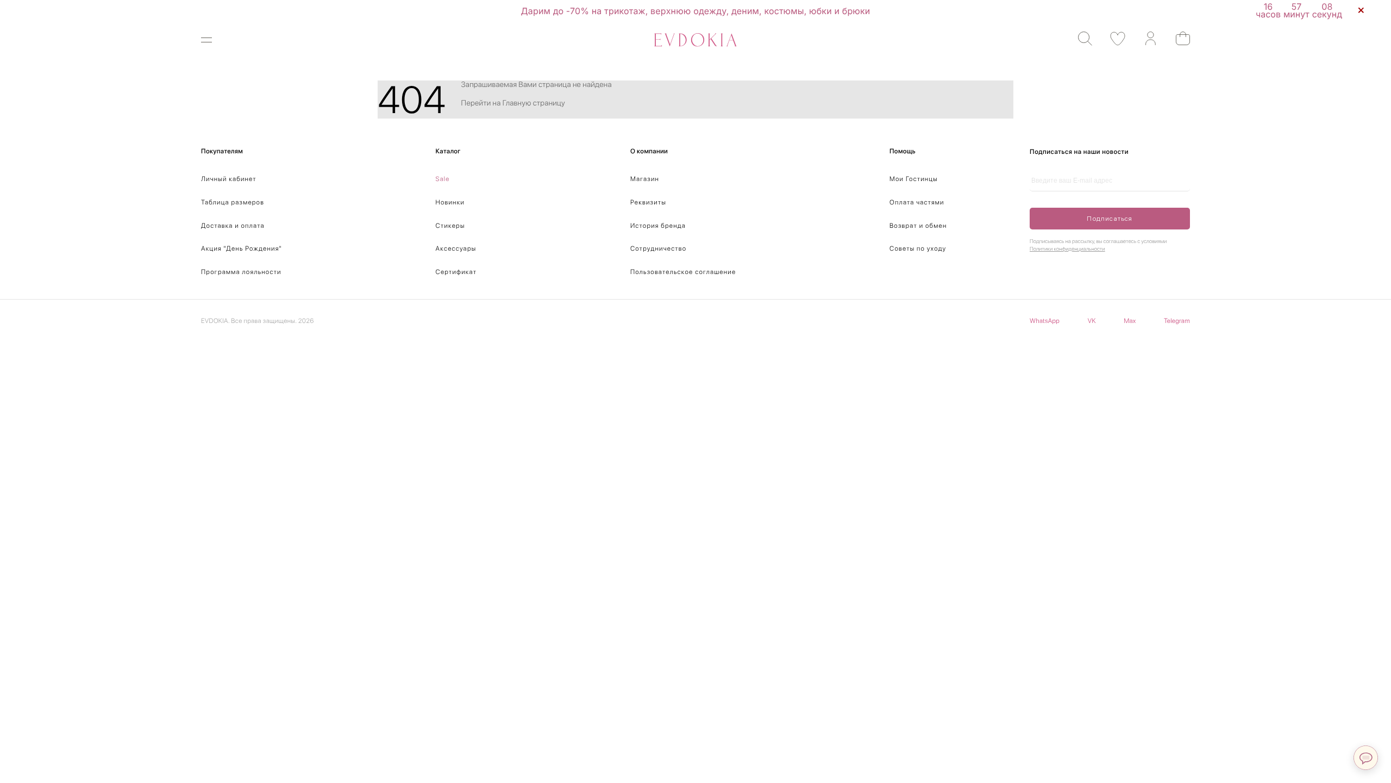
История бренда (658, 225)
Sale (443, 179)
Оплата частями (916, 202)
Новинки (450, 202)
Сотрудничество (658, 248)
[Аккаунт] (1145, 39)
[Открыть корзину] (1178, 38)
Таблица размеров (232, 202)
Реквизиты (648, 202)
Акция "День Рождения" (241, 248)
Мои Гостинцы (913, 179)
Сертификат (456, 272)
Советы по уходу (918, 248)
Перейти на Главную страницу (513, 103)
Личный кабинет (228, 179)
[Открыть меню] (213, 40)
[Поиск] (1080, 39)
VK (1092, 321)
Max (1130, 321)
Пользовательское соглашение (683, 272)
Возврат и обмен (918, 225)
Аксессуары (456, 248)
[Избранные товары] (1112, 39)
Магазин (644, 179)
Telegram (1177, 321)
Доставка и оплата (233, 225)
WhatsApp (1045, 321)
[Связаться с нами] (1366, 757)
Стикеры (450, 225)
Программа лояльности (241, 272)
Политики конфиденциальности (1067, 249)
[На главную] (695, 40)
